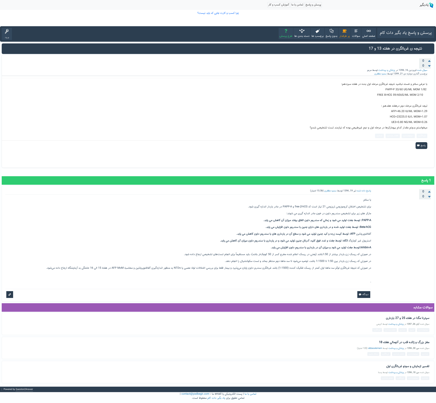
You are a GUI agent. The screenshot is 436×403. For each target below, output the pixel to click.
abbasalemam (375, 348)
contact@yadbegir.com (195, 394)
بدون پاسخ (331, 36)
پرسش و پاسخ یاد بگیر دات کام (406, 33)
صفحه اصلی (368, 36)
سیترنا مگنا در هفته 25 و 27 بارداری (407, 318)
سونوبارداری (408, 135)
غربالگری (422, 135)
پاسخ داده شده (364, 191)
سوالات (356, 36)
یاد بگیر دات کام (216, 398)
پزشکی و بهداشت (386, 70)
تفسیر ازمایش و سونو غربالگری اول (407, 366)
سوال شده (422, 70)
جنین (412, 329)
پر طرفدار (344, 36)
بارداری (379, 135)
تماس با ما (250, 394)
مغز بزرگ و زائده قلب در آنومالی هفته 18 (404, 342)
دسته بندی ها (301, 36)
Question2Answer (24, 389)
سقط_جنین (373, 353)
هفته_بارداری (392, 135)
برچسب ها (318, 36)
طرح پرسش (285, 36)
